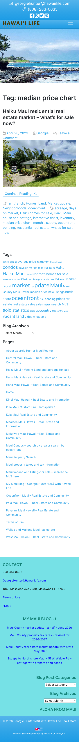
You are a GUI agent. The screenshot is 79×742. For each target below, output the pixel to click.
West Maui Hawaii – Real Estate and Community (38, 537)
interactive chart (45, 218)
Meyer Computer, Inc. (55, 733)
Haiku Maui (62, 213)
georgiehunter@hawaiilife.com (42, 3)
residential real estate (33, 227)
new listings (56, 292)
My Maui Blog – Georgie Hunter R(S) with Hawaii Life (38, 486)
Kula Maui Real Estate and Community (31, 414)
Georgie (42, 133)
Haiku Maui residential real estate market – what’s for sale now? (38, 117)
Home (10, 392)
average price (27, 261)
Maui (56, 285)
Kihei (24, 279)
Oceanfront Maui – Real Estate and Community (37, 495)
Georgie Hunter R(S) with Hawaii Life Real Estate (44, 721)
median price (39, 292)
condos (10, 267)
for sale (49, 267)
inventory (67, 218)
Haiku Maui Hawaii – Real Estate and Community (38, 377)
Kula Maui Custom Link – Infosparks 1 (30, 407)
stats (32, 311)
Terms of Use (15, 522)
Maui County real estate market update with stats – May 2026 (39, 649)
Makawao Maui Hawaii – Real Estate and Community (33, 436)
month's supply (44, 223)
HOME (7, 606)
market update (30, 285)
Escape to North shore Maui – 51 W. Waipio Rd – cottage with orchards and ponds (39, 660)
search (47, 304)
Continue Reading (19, 194)
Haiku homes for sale (36, 213)
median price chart (17, 223)
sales (39, 304)
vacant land (13, 316)
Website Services (22, 733)
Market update (59, 203)
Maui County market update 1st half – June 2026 (39, 627)
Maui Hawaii (21, 292)
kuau (30, 279)
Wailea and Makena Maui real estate (30, 529)
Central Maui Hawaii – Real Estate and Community (31, 360)
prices (60, 299)
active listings (10, 262)
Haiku (60, 267)
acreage (61, 208)
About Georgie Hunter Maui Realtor (29, 350)
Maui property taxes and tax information (33, 464)
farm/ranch (15, 203)
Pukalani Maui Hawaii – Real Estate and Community (32, 512)
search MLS (59, 304)
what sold (39, 316)
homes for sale (57, 274)
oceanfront (36, 208)
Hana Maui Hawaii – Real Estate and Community (38, 385)
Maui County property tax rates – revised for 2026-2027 (39, 637)
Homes (31, 203)
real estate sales (24, 304)
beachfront (43, 261)
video (28, 316)
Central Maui (56, 262)
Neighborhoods (14, 208)
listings (36, 279)
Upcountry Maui (60, 311)
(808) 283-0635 (42, 9)
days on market (28, 267)
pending (9, 227)
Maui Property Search (21, 457)
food (41, 267)
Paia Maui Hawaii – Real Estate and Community (37, 503)
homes (40, 274)
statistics (20, 310)
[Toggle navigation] (70, 24)
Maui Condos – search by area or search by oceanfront (35, 447)
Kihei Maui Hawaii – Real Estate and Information (38, 399)
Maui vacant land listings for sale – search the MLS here (37, 474)
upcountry (43, 310)
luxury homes (47, 279)
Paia (42, 299)
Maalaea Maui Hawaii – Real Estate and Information (32, 424)
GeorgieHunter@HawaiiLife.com (24, 580)
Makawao (60, 279)
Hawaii (30, 274)
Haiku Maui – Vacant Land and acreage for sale (37, 369)
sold (7, 310)
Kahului (17, 279)
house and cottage (17, 218)
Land (42, 203)
